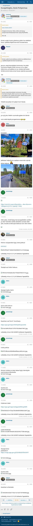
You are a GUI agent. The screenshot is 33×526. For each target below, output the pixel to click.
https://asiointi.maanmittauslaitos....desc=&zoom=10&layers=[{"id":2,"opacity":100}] (16, 205)
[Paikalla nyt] (4, 17)
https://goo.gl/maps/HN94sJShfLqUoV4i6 (13, 325)
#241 (31, 21)
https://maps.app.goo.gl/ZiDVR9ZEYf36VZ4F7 (15, 452)
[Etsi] (31, 2)
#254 (31, 367)
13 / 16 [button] (16, 500)
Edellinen (9, 500)
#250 (31, 287)
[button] (2, 517)
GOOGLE (3, 246)
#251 (31, 302)
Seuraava (23, 500)
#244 (31, 112)
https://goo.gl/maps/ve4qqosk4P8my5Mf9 (14, 407)
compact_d (5, 10)
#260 (31, 484)
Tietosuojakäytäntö (6, 521)
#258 (31, 446)
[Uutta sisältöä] (27, 2)
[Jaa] (28, 22)
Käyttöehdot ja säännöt (15, 519)
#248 (31, 239)
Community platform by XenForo (15, 524)
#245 (31, 130)
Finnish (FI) (8, 517)
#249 (31, 264)
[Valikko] (2, 2)
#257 (31, 426)
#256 (31, 400)
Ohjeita (15, 521)
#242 (31, 53)
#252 (31, 318)
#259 (31, 468)
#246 (31, 197)
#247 (31, 217)
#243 (31, 86)
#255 (31, 385)
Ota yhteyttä (4, 519)
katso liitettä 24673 (7, 27)
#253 (31, 344)
